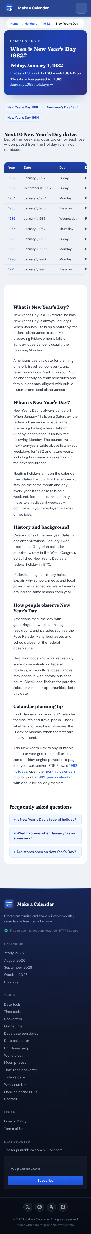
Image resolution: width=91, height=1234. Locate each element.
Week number (15, 1084)
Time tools (12, 1011)
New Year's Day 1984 (23, 117)
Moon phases (15, 1062)
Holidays (31, 24)
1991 (11, 269)
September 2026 (18, 967)
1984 (11, 198)
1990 (12, 259)
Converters (13, 1019)
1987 (11, 229)
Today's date (14, 1077)
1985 (11, 208)
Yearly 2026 (14, 953)
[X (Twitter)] (27, 1207)
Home (14, 24)
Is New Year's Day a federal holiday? (46, 819)
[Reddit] (63, 1207)
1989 (11, 249)
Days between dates (21, 1033)
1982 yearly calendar (54, 777)
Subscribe (46, 1180)
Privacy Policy (15, 1121)
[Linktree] (51, 1207)
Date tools (12, 1004)
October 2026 (16, 974)
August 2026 (14, 960)
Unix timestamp (16, 1048)
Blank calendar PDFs (20, 1092)
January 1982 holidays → (31, 84)
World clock (13, 1055)
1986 (11, 218)
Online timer (14, 1026)
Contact (10, 1099)
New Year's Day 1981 (22, 107)
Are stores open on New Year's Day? (46, 851)
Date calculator (16, 1040)
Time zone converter (20, 1070)
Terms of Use (14, 1128)
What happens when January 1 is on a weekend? (44, 835)
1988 (11, 239)
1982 (46, 24)
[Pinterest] (39, 1207)
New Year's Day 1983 (62, 107)
